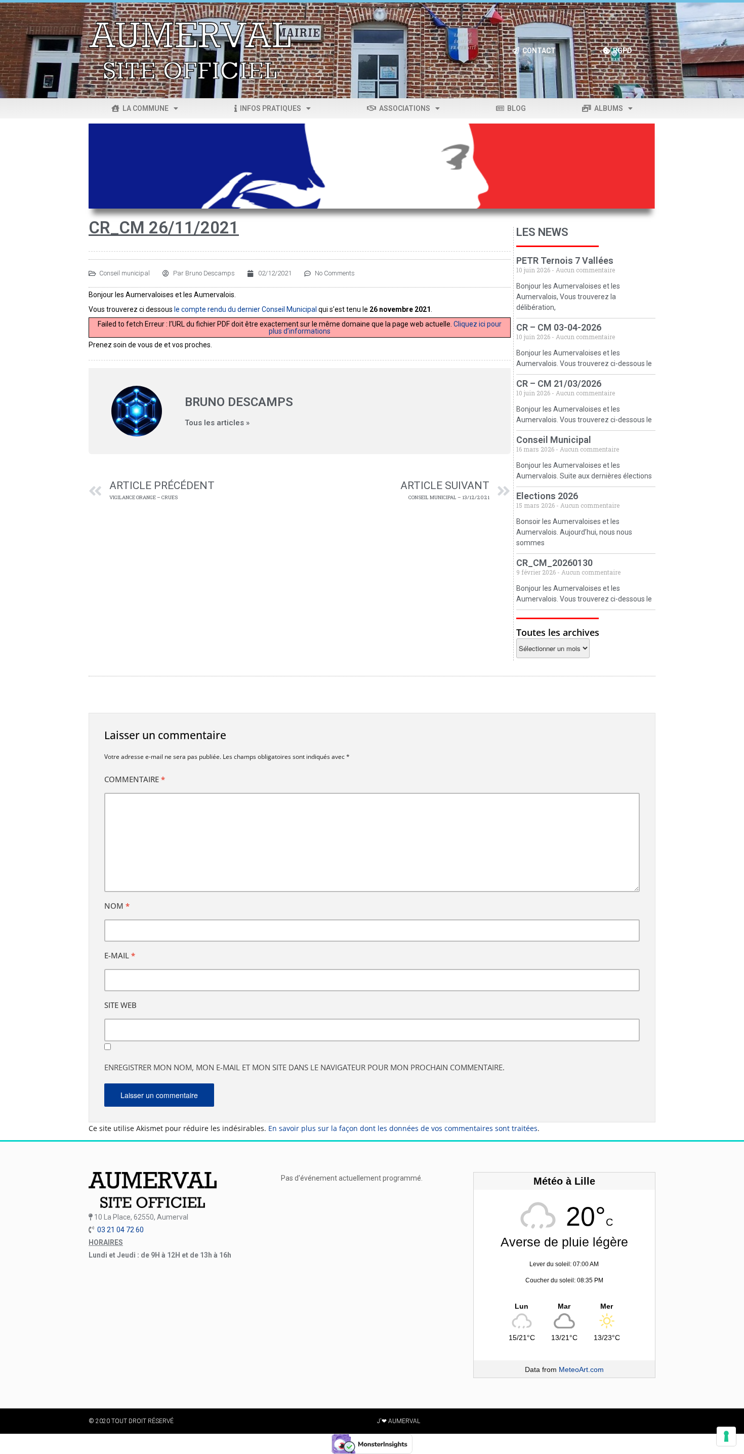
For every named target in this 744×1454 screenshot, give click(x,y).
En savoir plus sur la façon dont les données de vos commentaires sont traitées (403, 1128)
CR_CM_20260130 (554, 562)
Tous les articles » (217, 423)
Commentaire (134, 779)
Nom (117, 906)
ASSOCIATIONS (403, 108)
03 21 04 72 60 (120, 1230)
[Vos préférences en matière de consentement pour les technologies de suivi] (726, 1436)
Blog (515, 108)
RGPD (621, 51)
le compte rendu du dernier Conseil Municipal (245, 309)
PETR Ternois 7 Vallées (564, 260)
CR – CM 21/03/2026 (558, 383)
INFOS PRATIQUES (269, 108)
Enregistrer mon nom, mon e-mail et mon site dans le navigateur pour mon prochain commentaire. (304, 1067)
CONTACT (537, 51)
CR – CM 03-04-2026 (558, 327)
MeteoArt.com (581, 1369)
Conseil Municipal (553, 439)
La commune (144, 108)
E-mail (119, 955)
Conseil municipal (124, 273)
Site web (120, 1005)
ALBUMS (607, 108)
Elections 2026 (547, 496)
